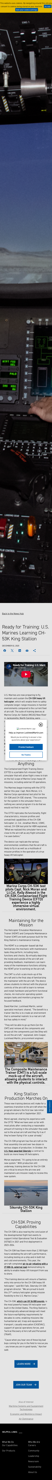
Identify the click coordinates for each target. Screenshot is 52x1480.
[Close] (41, 725)
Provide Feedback (26, 747)
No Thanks (26, 754)
